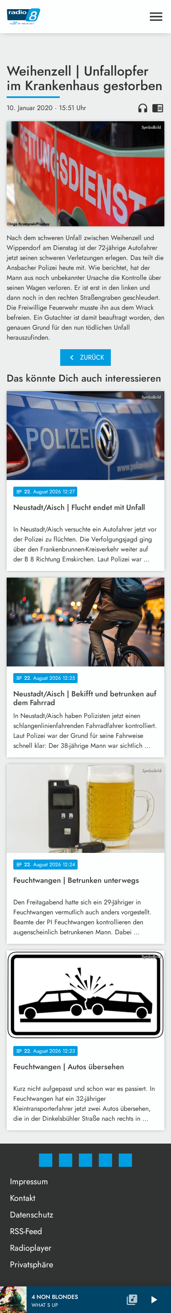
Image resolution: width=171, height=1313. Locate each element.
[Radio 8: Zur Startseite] (75, 16)
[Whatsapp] (85, 1160)
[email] (125, 1160)
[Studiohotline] (105, 1160)
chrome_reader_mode (158, 108)
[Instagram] (65, 1160)
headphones (143, 108)
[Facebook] (45, 1160)
